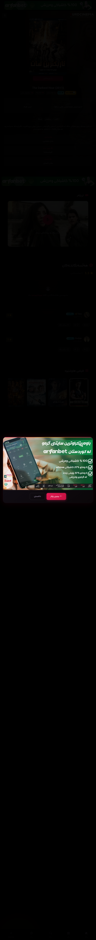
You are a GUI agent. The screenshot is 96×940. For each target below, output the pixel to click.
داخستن (37, 496)
